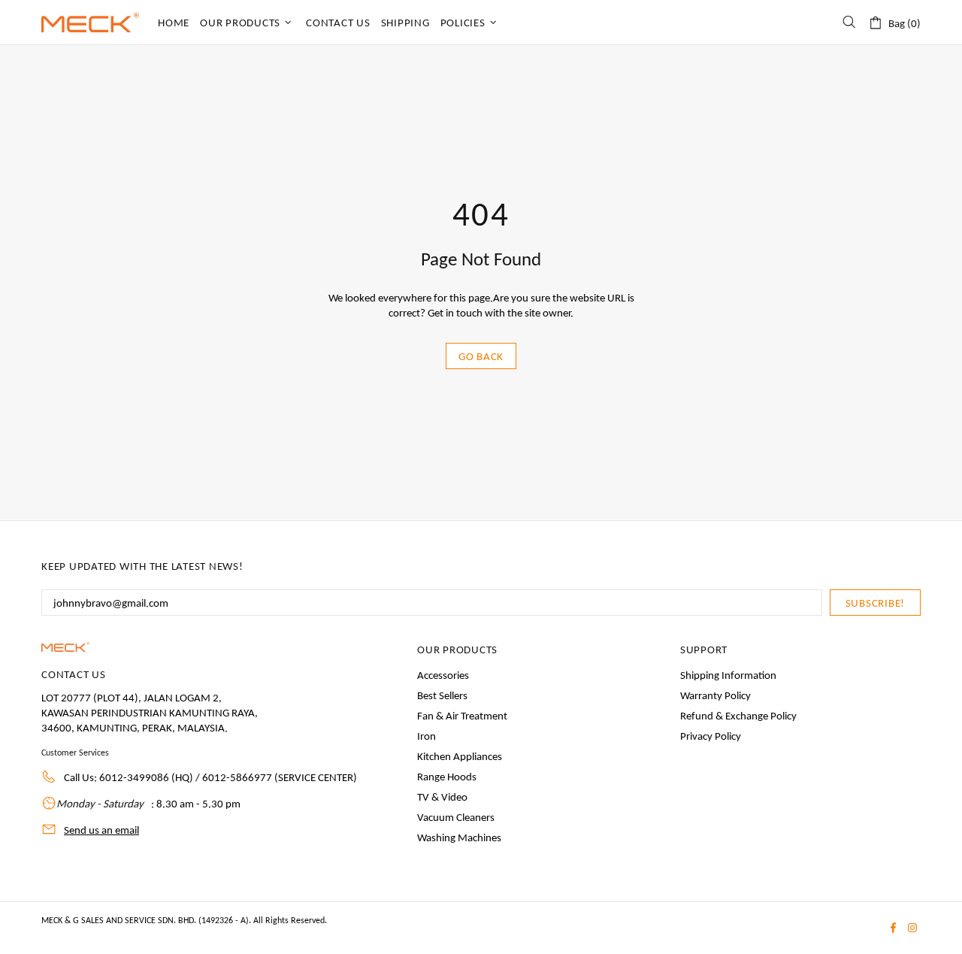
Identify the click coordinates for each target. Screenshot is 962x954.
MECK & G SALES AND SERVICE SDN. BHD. (90, 22)
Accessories (443, 675)
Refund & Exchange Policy (738, 715)
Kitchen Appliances (459, 756)
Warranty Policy (715, 695)
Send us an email (101, 830)
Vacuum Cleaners (456, 817)
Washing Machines (459, 837)
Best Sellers (442, 695)
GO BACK (481, 356)
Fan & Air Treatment (462, 715)
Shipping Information (728, 675)
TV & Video (442, 797)
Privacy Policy (710, 736)
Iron (426, 736)
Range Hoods (446, 776)
